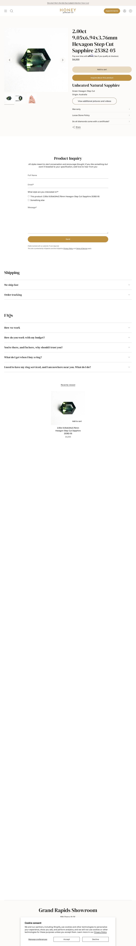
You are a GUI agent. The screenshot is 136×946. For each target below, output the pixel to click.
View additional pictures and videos (94, 101)
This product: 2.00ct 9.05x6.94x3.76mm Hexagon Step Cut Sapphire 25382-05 (64, 196)
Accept (66, 939)
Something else (37, 200)
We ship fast (11, 285)
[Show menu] (5, 11)
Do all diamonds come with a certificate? (90, 121)
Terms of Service (81, 248)
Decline (95, 939)
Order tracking (13, 295)
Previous (9, 60)
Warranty (76, 109)
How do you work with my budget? (24, 337)
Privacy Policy (100, 932)
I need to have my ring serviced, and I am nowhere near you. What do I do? (47, 367)
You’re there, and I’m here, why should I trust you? (33, 347)
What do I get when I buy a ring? (23, 357)
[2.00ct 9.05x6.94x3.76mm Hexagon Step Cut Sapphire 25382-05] (68, 408)
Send (68, 239)
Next (62, 60)
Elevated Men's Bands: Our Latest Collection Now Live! (68, 3)
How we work (12, 328)
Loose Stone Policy (81, 115)
